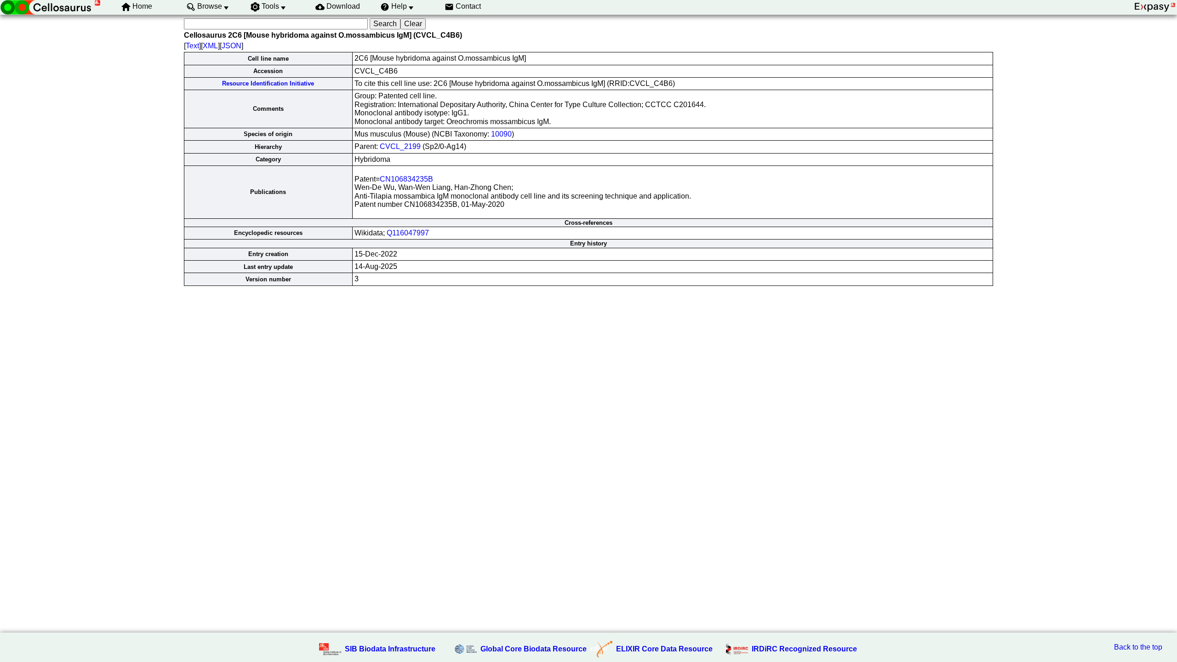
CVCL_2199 (400, 146)
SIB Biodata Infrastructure (390, 649)
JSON (231, 46)
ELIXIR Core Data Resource (664, 649)
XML (210, 46)
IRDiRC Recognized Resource (804, 649)
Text (192, 46)
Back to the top (1138, 647)
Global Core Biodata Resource (533, 649)
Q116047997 (408, 233)
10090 (501, 134)
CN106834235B (406, 179)
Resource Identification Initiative (268, 83)
